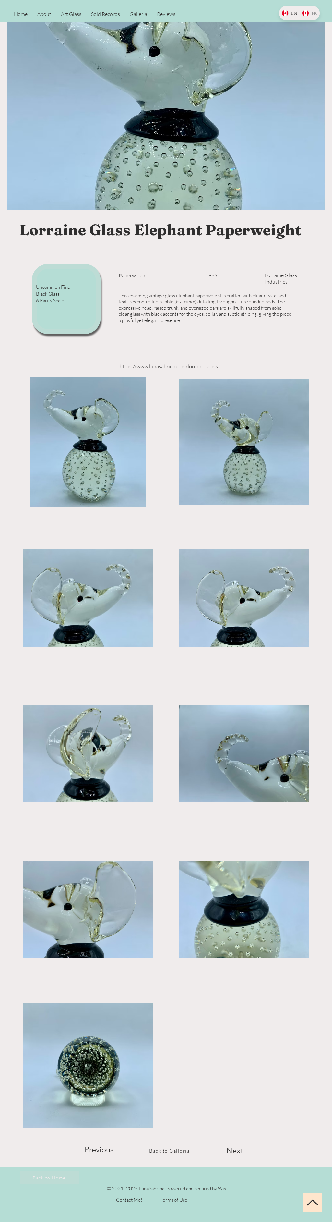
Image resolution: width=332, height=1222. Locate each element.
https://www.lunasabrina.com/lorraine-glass (169, 366)
